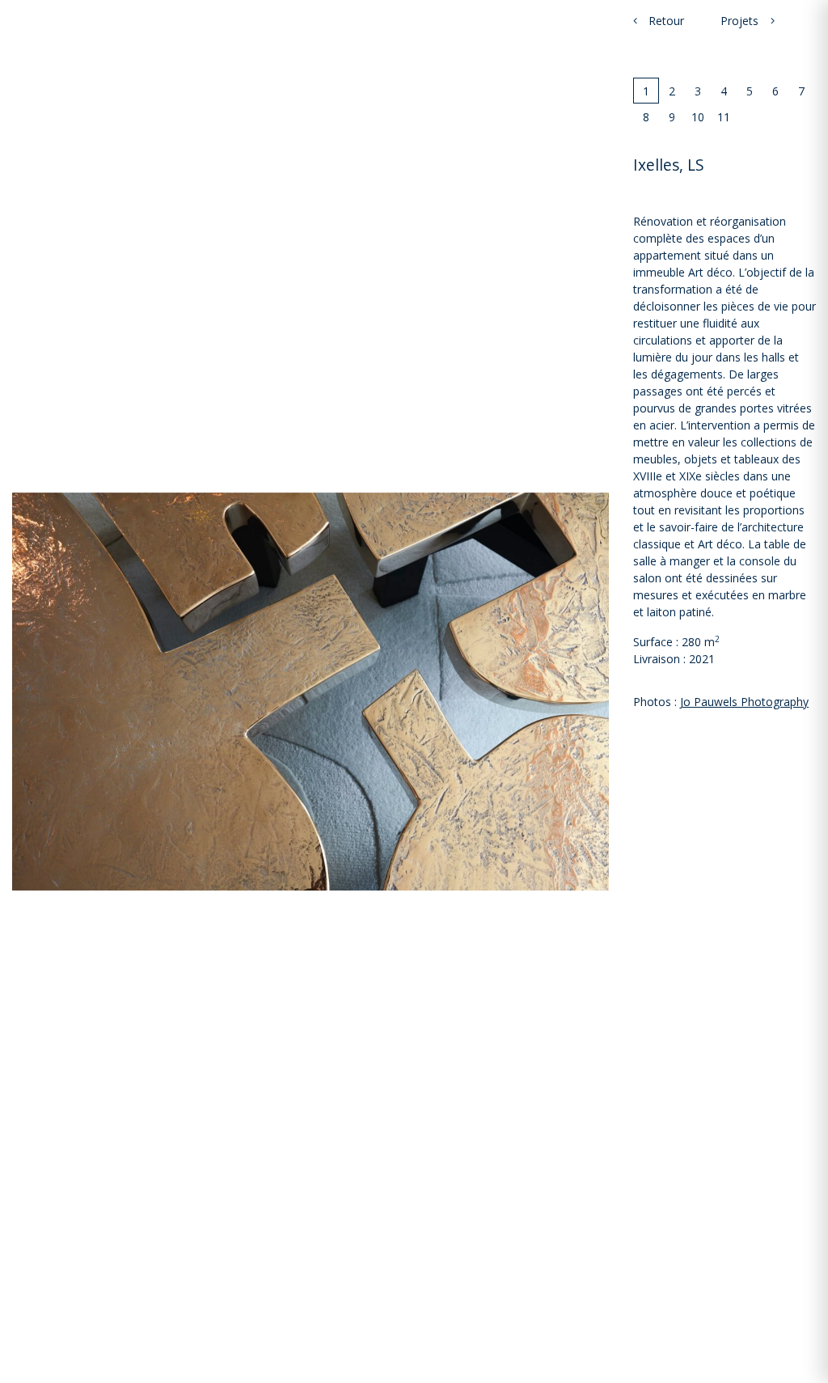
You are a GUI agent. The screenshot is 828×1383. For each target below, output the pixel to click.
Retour (664, 20)
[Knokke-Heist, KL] (773, 20)
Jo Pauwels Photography (744, 701)
